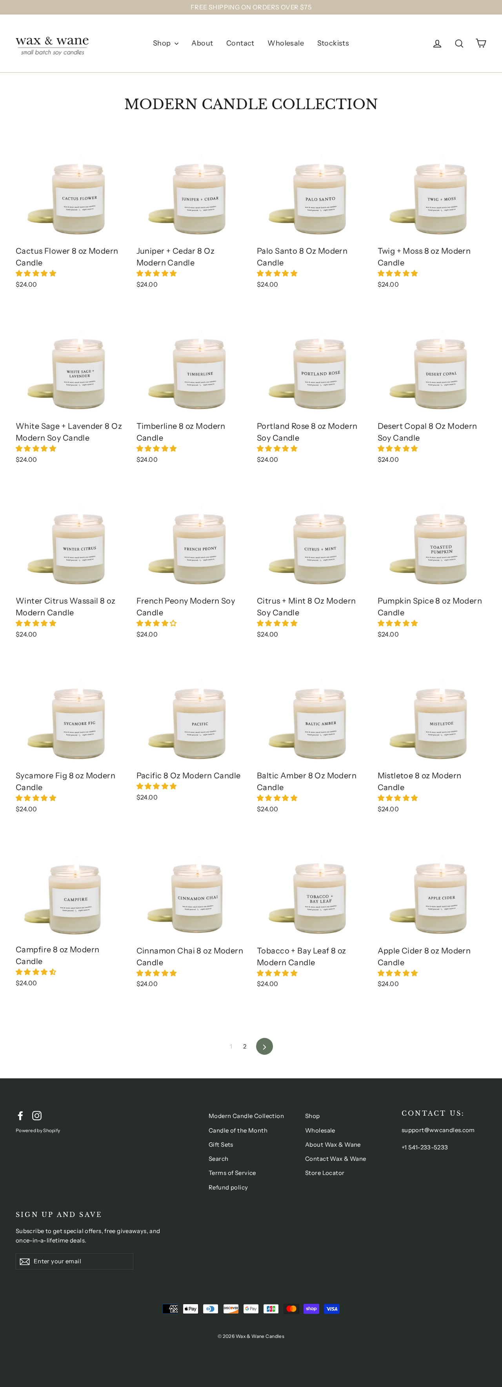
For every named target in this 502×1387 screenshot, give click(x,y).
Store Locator (325, 1173)
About (202, 43)
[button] (37, 273)
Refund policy (228, 1187)
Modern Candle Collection (246, 1116)
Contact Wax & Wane (335, 1158)
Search (219, 1158)
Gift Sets (221, 1144)
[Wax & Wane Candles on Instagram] (37, 1115)
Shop (163, 43)
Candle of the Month (238, 1130)
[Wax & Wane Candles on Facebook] (20, 1115)
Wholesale (285, 43)
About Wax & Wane (333, 1144)
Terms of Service (232, 1173)
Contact (240, 43)
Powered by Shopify (38, 1130)
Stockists (333, 43)
